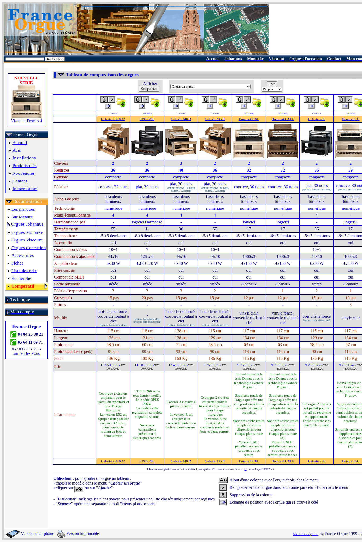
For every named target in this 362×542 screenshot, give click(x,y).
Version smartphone (37, 533)
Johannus (147, 113)
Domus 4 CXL (249, 119)
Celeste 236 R (215, 119)
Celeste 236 (316, 119)
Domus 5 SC (351, 119)
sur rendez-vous (26, 353)
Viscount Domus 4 (26, 121)
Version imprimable (82, 533)
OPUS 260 (147, 119)
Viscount (249, 113)
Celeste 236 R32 (113, 119)
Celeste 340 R (181, 119)
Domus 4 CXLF (283, 119)
